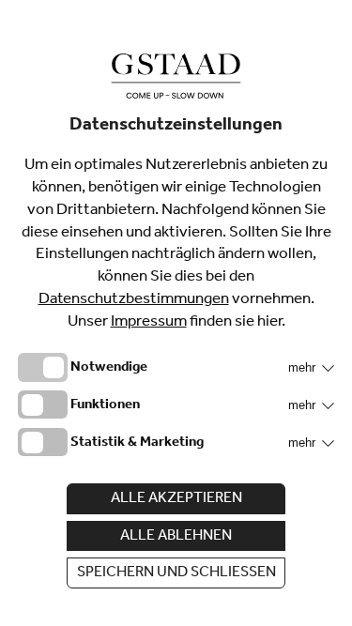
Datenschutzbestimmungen (133, 301)
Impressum (149, 323)
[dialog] (176, 313)
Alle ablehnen (176, 536)
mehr (303, 367)
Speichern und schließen (176, 573)
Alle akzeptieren (176, 499)
